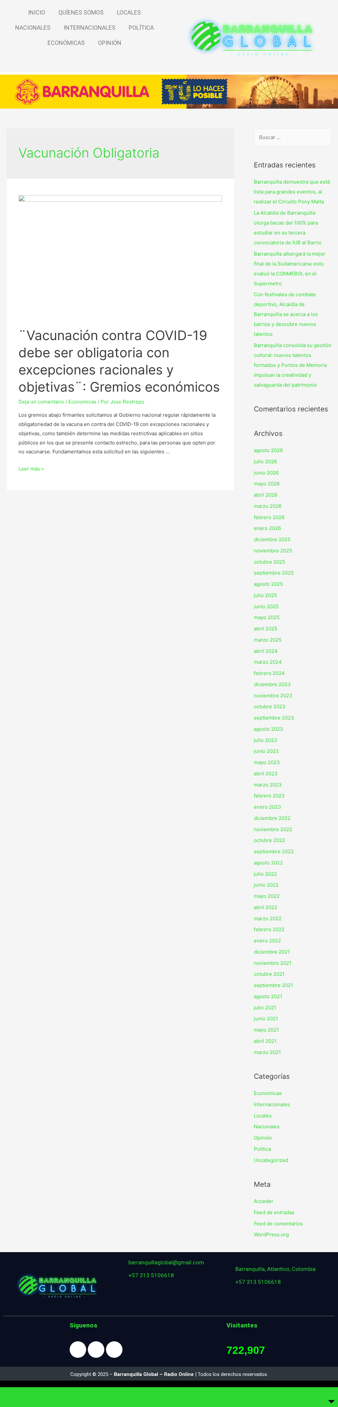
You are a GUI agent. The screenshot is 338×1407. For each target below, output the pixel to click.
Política (262, 1149)
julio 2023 (265, 740)
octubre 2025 (269, 562)
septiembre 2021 (273, 985)
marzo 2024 (268, 662)
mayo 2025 (267, 617)
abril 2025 (265, 628)
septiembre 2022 (274, 851)
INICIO (36, 12)
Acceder (263, 1201)
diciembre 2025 (272, 539)
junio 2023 (266, 751)
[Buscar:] (292, 137)
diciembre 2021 (272, 952)
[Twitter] (114, 1349)
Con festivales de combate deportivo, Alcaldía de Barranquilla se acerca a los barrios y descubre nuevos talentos (286, 314)
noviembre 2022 (273, 829)
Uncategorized (271, 1160)
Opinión (263, 1138)
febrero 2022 (269, 929)
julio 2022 (265, 874)
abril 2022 (265, 907)
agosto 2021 (268, 996)
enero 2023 (267, 807)
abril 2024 (266, 651)
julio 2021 (265, 1007)
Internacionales (272, 1104)
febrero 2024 (269, 673)
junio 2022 (266, 885)
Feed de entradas (274, 1212)
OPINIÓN (109, 42)
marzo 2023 (268, 785)
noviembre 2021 (272, 963)
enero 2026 (267, 528)
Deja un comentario (41, 402)
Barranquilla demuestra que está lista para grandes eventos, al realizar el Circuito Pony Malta (292, 192)
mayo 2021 (266, 1030)
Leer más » (31, 469)
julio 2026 (265, 461)
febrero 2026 (269, 517)
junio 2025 (266, 606)
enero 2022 (267, 940)
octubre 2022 (269, 840)
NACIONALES (33, 27)
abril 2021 (265, 1041)
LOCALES (129, 12)
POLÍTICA (141, 27)
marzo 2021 (267, 1052)
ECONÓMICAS (66, 42)
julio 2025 (265, 595)
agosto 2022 (268, 863)
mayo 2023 (267, 762)
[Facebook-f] (78, 1349)
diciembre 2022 (272, 818)
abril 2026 (265, 495)
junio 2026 (266, 473)
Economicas (82, 402)
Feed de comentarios (278, 1223)
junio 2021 (266, 1018)
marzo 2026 (268, 506)
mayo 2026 (267, 483)
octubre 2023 (270, 706)
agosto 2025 (268, 584)
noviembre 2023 (273, 695)
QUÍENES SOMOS (81, 12)
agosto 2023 (268, 729)
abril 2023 (266, 773)
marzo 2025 (268, 640)
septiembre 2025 (274, 573)
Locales (263, 1115)
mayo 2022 (267, 896)
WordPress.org (271, 1234)
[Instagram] (96, 1349)
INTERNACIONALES (90, 27)
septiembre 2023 (274, 718)
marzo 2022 (268, 918)
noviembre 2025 (273, 550)
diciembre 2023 (272, 684)
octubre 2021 (269, 974)
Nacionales (267, 1126)
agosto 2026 (268, 450)
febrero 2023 (269, 795)
